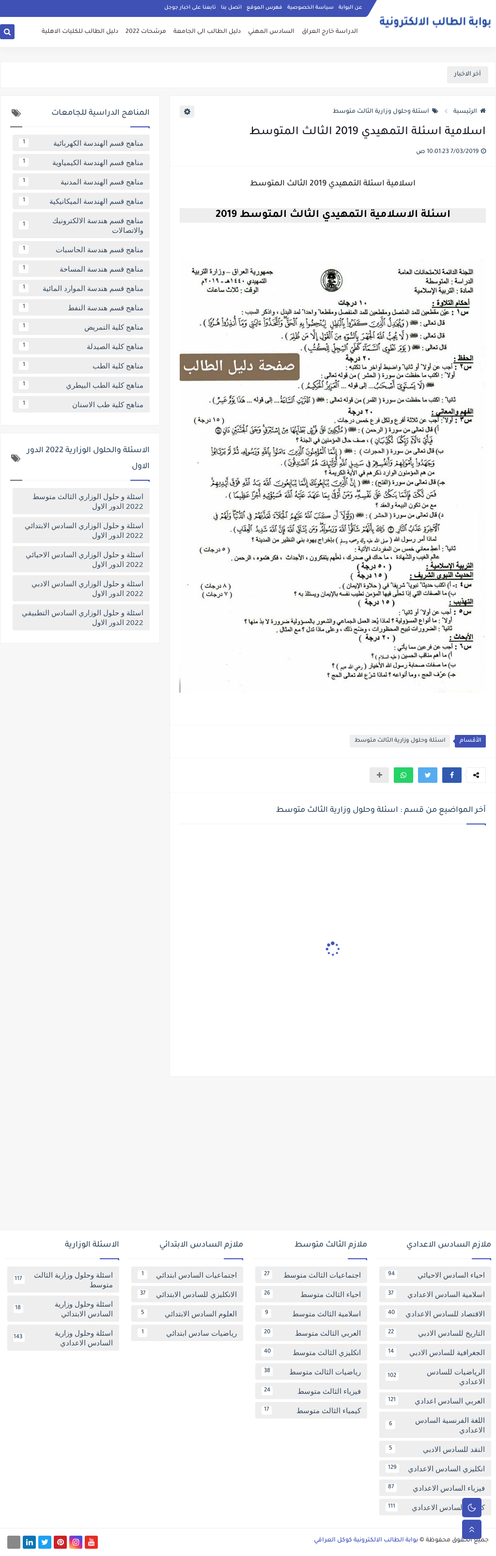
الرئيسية (465, 111)
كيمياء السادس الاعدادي (436, 1507)
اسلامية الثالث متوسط (313, 1313)
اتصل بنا (231, 8)
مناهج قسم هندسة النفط (83, 307)
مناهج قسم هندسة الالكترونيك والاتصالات (83, 225)
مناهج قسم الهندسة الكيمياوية (83, 162)
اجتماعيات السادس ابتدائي (189, 1275)
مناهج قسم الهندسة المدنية (83, 181)
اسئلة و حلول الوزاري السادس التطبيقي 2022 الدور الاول (82, 617)
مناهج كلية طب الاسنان (83, 404)
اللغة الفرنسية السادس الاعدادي (437, 1424)
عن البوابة (350, 8)
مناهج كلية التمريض (83, 327)
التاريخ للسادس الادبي (436, 1333)
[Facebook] (13, 1542)
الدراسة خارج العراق (330, 32)
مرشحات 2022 (145, 32)
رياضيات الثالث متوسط (312, 1371)
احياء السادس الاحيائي (436, 1275)
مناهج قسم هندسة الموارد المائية (83, 288)
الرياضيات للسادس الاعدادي (436, 1376)
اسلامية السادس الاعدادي (436, 1294)
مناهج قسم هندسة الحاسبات (83, 249)
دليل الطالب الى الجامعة (207, 32)
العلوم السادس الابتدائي (189, 1313)
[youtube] (91, 1542)
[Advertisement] (248, 1157)
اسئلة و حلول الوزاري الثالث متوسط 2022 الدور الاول (87, 501)
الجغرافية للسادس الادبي (436, 1352)
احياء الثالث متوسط (312, 1294)
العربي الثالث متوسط (312, 1333)
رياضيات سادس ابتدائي (189, 1333)
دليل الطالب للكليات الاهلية (80, 32)
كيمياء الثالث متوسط (312, 1410)
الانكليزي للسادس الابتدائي (188, 1294)
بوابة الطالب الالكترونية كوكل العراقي (366, 1540)
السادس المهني (271, 32)
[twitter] (44, 1542)
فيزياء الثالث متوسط (312, 1391)
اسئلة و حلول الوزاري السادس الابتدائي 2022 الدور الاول (84, 530)
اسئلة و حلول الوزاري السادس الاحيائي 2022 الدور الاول (84, 559)
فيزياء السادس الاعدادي (436, 1488)
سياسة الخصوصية (310, 8)
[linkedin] (29, 1542)
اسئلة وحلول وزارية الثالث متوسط (381, 111)
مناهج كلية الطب (83, 365)
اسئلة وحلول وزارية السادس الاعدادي (63, 1337)
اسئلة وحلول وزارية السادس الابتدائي (64, 1308)
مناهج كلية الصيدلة (83, 346)
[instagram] (75, 1542)
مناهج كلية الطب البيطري (83, 385)
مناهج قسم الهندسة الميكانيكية (83, 201)
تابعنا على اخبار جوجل (190, 8)
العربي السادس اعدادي (436, 1400)
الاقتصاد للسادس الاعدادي (436, 1313)
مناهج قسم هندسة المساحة (83, 269)
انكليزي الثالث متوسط (312, 1352)
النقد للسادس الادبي (437, 1449)
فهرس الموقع (264, 8)
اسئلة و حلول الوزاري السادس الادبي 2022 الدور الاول (87, 588)
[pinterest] (60, 1542)
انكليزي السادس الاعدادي (436, 1468)
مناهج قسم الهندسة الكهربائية (83, 143)
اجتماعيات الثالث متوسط (312, 1275)
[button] (452, 775)
